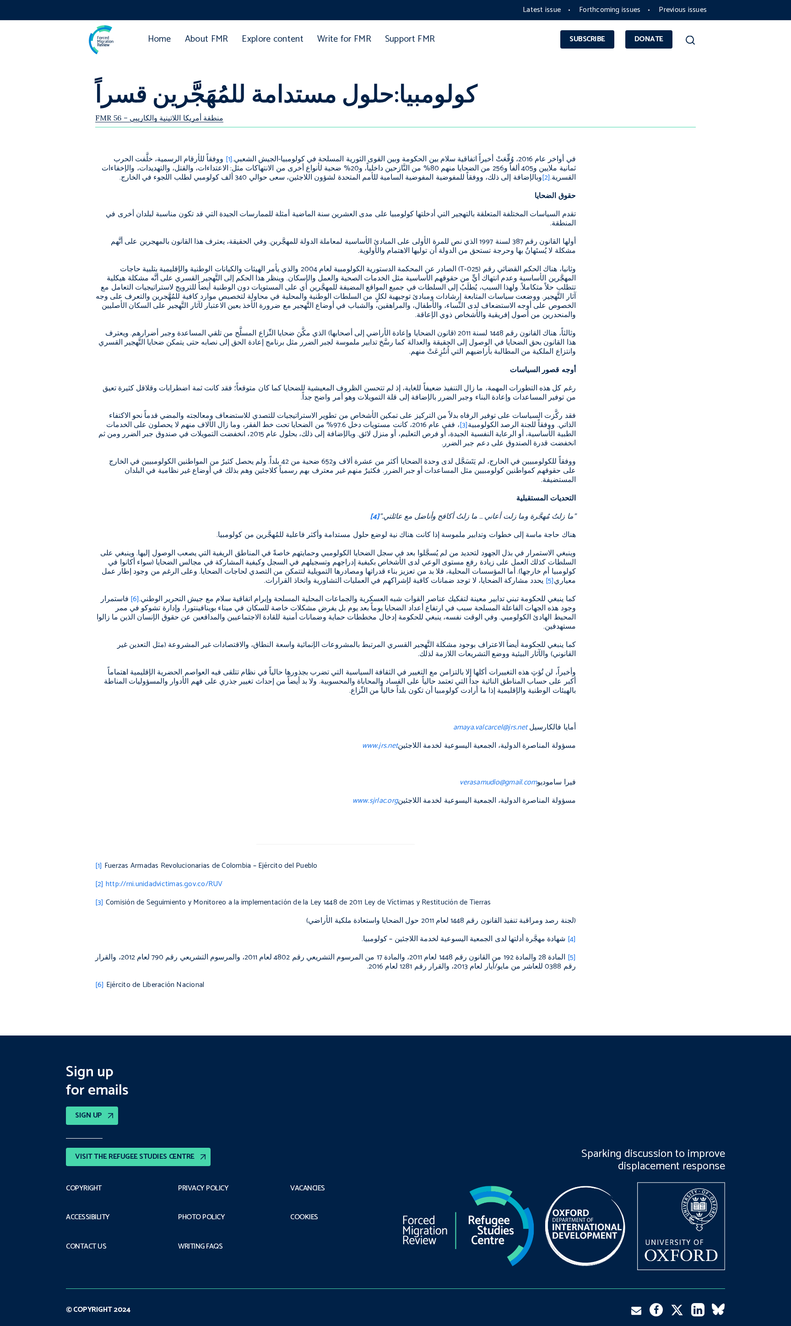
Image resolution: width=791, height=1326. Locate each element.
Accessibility (88, 1217)
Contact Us (86, 1247)
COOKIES (304, 1217)
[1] (99, 866)
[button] (690, 41)
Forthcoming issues (609, 10)
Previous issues (683, 10)
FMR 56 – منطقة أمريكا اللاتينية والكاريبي (159, 117)
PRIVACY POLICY (203, 1188)
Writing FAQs (200, 1247)
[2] (99, 884)
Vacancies (307, 1188)
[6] (99, 985)
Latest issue (542, 10)
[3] (99, 902)
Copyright (84, 1188)
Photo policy (201, 1217)
